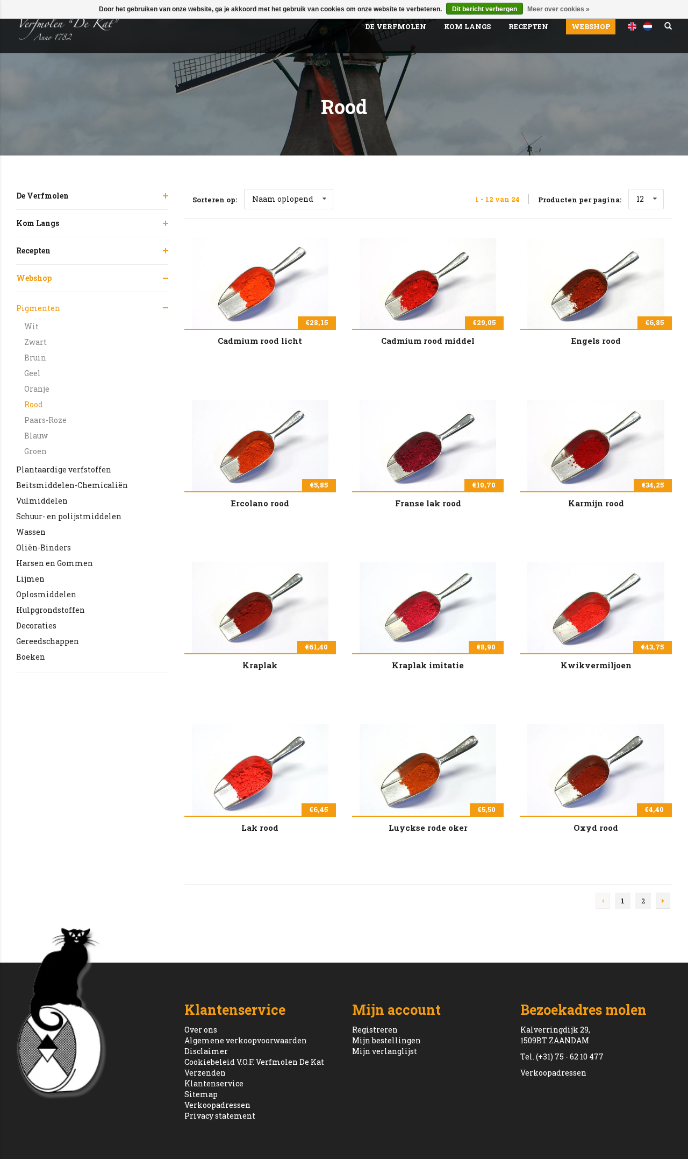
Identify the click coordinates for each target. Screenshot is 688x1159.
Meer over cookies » (558, 9)
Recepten (528, 26)
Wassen (31, 532)
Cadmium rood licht (260, 340)
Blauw (36, 435)
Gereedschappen (47, 641)
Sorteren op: (214, 199)
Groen (35, 451)
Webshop (590, 26)
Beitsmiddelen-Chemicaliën (72, 485)
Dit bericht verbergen (484, 9)
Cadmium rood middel (428, 340)
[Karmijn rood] (595, 445)
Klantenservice (213, 1083)
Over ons (200, 1029)
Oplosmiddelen (46, 594)
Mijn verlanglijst (384, 1051)
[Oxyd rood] (595, 769)
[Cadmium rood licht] (260, 283)
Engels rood (596, 340)
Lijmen (30, 579)
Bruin (35, 357)
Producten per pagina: (579, 199)
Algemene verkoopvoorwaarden (245, 1040)
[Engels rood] (595, 283)
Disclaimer (206, 1051)
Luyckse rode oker (428, 827)
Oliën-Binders (43, 547)
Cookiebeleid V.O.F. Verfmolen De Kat (254, 1062)
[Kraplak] (260, 607)
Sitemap (201, 1094)
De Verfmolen (395, 26)
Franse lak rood (428, 503)
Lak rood (259, 827)
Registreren (375, 1029)
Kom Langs (467, 26)
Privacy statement (219, 1116)
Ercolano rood (260, 503)
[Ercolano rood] (260, 445)
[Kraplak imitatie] (428, 607)
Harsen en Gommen (54, 563)
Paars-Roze (45, 420)
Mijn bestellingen (386, 1040)
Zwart (35, 342)
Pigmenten (38, 308)
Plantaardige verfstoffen (63, 469)
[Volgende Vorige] (663, 901)
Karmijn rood (596, 503)
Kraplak (259, 665)
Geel (32, 373)
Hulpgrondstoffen (50, 610)
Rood (33, 404)
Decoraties (36, 625)
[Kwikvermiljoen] (595, 607)
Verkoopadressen (217, 1105)
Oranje (36, 389)
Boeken (30, 657)
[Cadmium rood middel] (428, 283)
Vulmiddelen (42, 501)
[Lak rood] (260, 769)
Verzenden (205, 1073)
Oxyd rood (596, 827)
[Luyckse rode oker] (428, 769)
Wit (31, 326)
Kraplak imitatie (428, 665)
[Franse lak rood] (428, 445)
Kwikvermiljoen (596, 665)
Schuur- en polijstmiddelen (68, 516)
